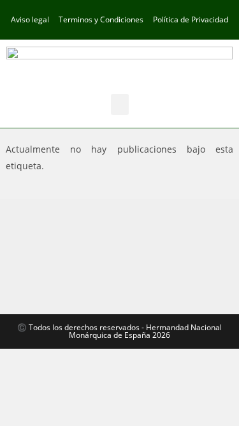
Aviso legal (30, 19)
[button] (120, 104)
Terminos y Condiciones (101, 19)
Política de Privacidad (190, 19)
